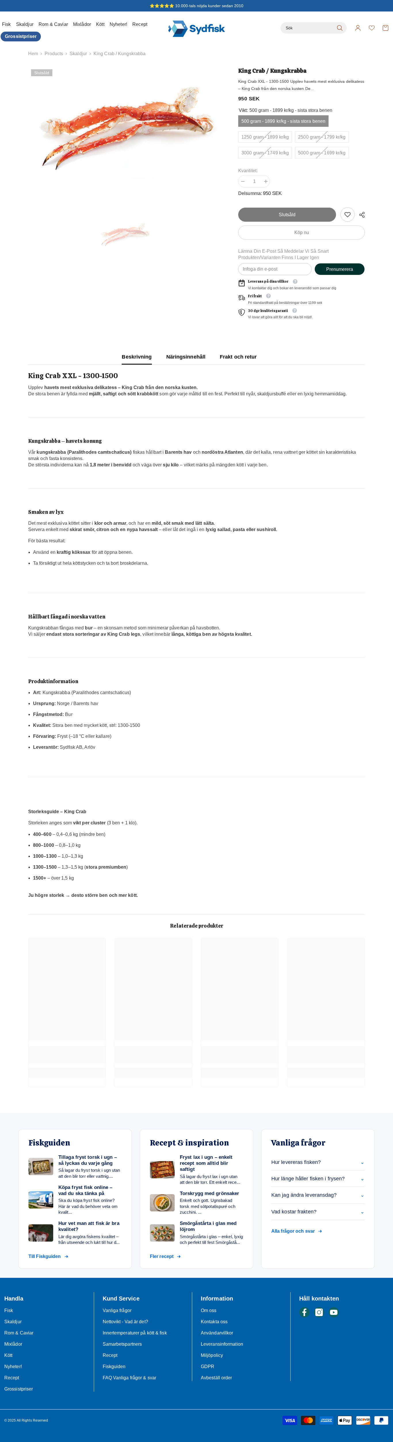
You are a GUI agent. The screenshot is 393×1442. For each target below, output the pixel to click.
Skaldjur (78, 53)
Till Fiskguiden (44, 1256)
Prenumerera (339, 269)
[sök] (313, 28)
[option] (124, 128)
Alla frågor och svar (293, 1231)
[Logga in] (358, 28)
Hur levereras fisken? (318, 1162)
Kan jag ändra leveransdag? (318, 1195)
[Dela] (360, 215)
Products (54, 53)
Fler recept (161, 1256)
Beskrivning (137, 357)
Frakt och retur (238, 357)
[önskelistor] (372, 28)
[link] (347, 214)
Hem (33, 53)
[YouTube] (334, 1312)
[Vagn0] (385, 28)
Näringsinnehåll (186, 357)
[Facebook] (304, 1312)
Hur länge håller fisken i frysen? (318, 1178)
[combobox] (307, 28)
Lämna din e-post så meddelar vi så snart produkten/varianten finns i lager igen (283, 254)
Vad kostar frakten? (318, 1212)
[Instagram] (319, 1312)
